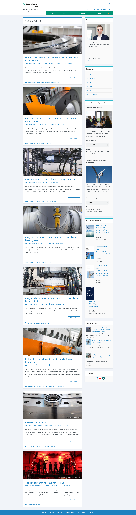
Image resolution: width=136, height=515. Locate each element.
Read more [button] (73, 77)
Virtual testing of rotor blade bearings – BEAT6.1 (51, 179)
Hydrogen (89, 74)
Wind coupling (91, 78)
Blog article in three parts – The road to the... (51, 269)
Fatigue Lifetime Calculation (46, 386)
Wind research (31, 63)
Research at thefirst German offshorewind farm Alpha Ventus (103, 230)
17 (78, 28)
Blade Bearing (30, 82)
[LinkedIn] (97, 378)
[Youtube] (100, 378)
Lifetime (47, 82)
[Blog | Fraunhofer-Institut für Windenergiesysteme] (33, 5)
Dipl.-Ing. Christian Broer (63, 425)
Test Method (48, 143)
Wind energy (90, 82)
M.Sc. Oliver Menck (55, 365)
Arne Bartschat (70, 63)
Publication (61, 386)
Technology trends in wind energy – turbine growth (101, 341)
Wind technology (92, 94)
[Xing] (103, 378)
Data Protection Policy (86, 513)
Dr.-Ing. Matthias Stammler (57, 63)
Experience (37, 504)
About (64, 13)
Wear (57, 82)
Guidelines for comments (66, 513)
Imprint (52, 513)
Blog (52, 13)
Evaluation (37, 82)
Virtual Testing (55, 201)
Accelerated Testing (32, 143)
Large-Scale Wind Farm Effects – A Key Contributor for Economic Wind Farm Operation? (101, 329)
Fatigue (42, 82)
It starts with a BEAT (51, 393)
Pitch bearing (52, 82)
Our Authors (80, 13)
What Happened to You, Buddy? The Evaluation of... (50, 28)
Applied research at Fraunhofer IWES (51, 453)
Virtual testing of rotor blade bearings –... (51, 150)
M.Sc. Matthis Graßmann (54, 182)
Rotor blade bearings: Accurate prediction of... (51, 330)
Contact (98, 13)
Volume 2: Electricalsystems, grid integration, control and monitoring (103, 273)
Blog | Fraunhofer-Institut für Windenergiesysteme (30, 10)
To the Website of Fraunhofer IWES (99, 10)
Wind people (30, 425)
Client (46, 447)
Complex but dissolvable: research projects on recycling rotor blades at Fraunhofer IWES (101, 356)
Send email (89, 60)
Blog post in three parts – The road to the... (51, 89)
